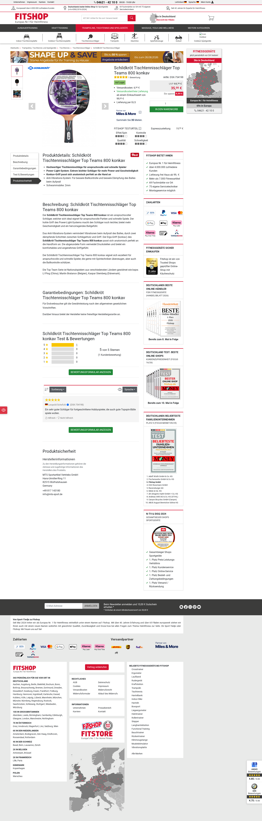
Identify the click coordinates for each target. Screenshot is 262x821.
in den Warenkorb (166, 109)
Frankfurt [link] (44, 691)
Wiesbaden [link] (51, 704)
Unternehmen (19, 2)
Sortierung (56, 389)
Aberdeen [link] (17, 715)
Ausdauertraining (27, 28)
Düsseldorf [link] (18, 691)
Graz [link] (15, 726)
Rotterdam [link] (30, 737)
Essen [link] (36, 691)
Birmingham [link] (35, 715)
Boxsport (136, 706)
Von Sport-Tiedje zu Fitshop (26, 619)
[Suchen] (132, 18)
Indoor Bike (137, 699)
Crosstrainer (137, 669)
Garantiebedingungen (24, 168)
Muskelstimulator (140, 743)
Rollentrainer (138, 718)
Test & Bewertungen (23, 174)
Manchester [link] (35, 718)
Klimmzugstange (140, 740)
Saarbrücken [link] (19, 704)
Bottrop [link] (16, 687)
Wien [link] (56, 726)
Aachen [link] (16, 684)
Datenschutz (104, 682)
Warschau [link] (17, 776)
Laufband (136, 677)
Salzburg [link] (48, 726)
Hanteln (135, 703)
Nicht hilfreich (66, 418)
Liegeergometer (139, 710)
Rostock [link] (47, 701)
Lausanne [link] (29, 745)
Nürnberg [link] (26, 701)
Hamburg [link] (17, 694)
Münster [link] (17, 701)
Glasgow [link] (17, 718)
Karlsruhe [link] (47, 694)
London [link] (25, 718)
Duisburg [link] (28, 691)
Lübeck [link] (37, 697)
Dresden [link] (58, 687)
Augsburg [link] (25, 684)
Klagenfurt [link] (34, 726)
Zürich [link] (37, 745)
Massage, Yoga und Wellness (158, 28)
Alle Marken (137, 753)
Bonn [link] (57, 684)
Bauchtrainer (138, 732)
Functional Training (141, 729)
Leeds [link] (25, 715)
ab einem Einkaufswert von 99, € (132, 95)
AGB (75, 682)
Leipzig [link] (30, 697)
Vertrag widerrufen (97, 667)
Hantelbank (137, 695)
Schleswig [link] (30, 704)
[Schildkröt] (39, 67)
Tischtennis (64, 48)
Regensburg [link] (37, 701)
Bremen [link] (39, 687)
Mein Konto (206, 2)
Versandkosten (80, 690)
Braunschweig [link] (28, 687)
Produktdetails (21, 155)
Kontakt (50, 2)
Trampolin (136, 688)
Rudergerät (137, 680)
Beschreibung (20, 162)
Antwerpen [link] (18, 753)
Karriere (42, 2)
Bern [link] (21, 745)
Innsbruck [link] (23, 726)
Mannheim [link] (47, 697)
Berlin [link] (33, 684)
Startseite (14, 48)
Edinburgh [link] (57, 715)
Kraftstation (137, 684)
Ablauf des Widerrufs (108, 693)
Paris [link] (19, 760)
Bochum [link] (50, 684)
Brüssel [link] (27, 753)
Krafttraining (60, 28)
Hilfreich (51, 418)
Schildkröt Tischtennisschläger (106, 48)
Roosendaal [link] (18, 737)
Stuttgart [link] (40, 704)
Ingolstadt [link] (37, 694)
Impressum (32, 2)
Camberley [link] (47, 715)
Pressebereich (104, 708)
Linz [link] (42, 726)
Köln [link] (23, 697)
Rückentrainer (138, 736)
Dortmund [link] (48, 687)
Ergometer (136, 673)
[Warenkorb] (212, 18)
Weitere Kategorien (199, 28)
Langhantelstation (140, 725)
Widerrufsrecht (105, 690)
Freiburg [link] (54, 691)
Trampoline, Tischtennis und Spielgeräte (105, 28)
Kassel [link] (56, 694)
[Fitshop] (31, 17)
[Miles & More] (167, 644)
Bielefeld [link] (41, 684)
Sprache (192, 2)
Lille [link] (15, 760)
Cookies (76, 686)
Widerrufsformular (81, 693)
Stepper (135, 721)
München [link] (57, 697)
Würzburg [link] (17, 707)
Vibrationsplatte (139, 747)
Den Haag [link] (41, 734)
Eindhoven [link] (52, 734)
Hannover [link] (27, 694)
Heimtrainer (137, 714)
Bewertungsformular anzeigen (91, 372)
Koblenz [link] (16, 697)
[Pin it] (135, 154)
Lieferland (179, 2)
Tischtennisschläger (81, 48)
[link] (150, 213)
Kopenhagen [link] (19, 768)
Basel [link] (15, 745)
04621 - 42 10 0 (205, 110)
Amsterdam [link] (18, 734)
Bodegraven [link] (30, 734)
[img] (140, 112)
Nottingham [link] (48, 718)
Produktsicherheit (22, 180)
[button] (17, 71)
